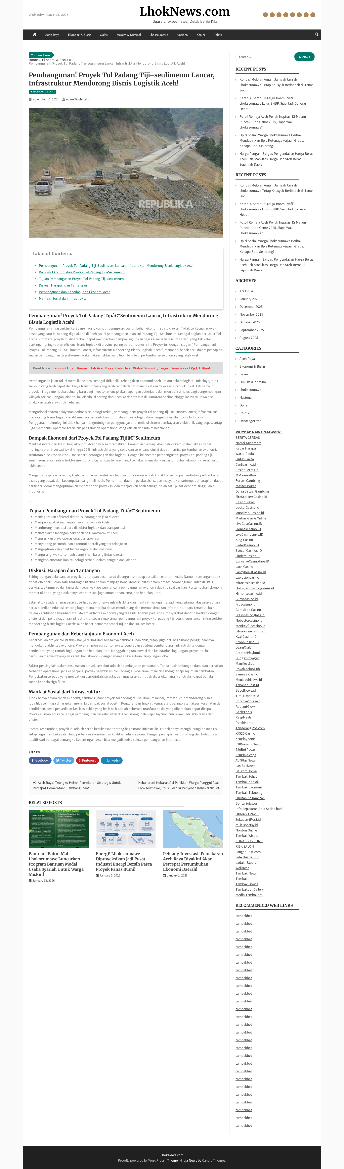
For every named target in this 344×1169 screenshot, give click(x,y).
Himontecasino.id (249, 593)
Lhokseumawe (292, 14)
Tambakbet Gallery (250, 889)
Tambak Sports (247, 884)
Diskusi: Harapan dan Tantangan (63, 285)
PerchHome (244, 722)
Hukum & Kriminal (285, 14)
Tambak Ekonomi (249, 787)
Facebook (41, 760)
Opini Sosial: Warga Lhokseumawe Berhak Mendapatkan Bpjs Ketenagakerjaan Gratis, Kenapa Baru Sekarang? (271, 140)
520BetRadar (245, 749)
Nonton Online (246, 830)
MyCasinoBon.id (247, 475)
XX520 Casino (245, 733)
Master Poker (246, 486)
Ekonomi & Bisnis (272, 14)
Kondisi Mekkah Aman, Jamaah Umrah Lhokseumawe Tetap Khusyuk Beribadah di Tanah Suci (276, 84)
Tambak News (246, 873)
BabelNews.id (246, 690)
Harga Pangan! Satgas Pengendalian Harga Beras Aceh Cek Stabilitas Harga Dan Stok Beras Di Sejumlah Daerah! (276, 159)
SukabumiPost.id (248, 819)
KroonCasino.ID (247, 642)
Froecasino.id (245, 604)
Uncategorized (250, 420)
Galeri (279, 14)
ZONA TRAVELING (249, 841)
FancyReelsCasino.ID (251, 572)
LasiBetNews (245, 765)
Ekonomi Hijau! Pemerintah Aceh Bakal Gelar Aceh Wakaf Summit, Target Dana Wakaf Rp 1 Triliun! (131, 368)
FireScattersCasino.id (251, 496)
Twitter (65, 760)
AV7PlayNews (246, 760)
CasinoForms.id (247, 469)
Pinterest (88, 760)
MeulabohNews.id (249, 679)
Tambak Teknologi (249, 792)
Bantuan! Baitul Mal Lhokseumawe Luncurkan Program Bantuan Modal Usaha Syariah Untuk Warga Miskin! (56, 864)
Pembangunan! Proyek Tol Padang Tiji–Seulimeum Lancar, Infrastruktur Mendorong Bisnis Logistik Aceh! (117, 265)
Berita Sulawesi (247, 803)
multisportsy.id (247, 825)
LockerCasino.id (247, 507)
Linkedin (113, 760)
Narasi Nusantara (248, 443)
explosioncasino (247, 577)
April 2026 (246, 291)
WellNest (242, 868)
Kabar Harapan (247, 448)
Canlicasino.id (246, 464)
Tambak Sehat (246, 776)
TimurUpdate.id (247, 695)
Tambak (242, 878)
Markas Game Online (251, 518)
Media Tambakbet (249, 894)
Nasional (299, 14)
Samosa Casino (247, 674)
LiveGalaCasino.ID (249, 523)
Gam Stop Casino (248, 609)
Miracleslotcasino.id (250, 582)
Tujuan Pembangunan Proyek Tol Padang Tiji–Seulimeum (81, 278)
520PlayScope (246, 755)
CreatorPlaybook (248, 652)
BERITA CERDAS (248, 437)
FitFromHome (246, 771)
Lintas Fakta (245, 459)
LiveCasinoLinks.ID (249, 534)
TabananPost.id (247, 685)
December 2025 (251, 306)
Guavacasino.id (247, 599)
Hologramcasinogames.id (255, 588)
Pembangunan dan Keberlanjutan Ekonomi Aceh (74, 292)
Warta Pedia (245, 453)
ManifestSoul (245, 663)
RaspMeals (244, 717)
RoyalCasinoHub (248, 668)
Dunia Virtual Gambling (252, 491)
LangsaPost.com (248, 851)
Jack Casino (244, 566)
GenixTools (244, 712)
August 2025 (248, 337)
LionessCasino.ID (248, 529)
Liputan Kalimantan (250, 798)
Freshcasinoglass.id (250, 615)
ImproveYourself (248, 701)
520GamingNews (248, 744)
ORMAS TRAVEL (247, 814)
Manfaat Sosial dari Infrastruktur (63, 298)
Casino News (245, 502)
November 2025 (251, 314)
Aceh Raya (265, 14)
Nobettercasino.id (249, 620)
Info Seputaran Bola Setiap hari (259, 808)
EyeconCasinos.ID (249, 550)
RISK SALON (245, 846)
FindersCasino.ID (248, 556)
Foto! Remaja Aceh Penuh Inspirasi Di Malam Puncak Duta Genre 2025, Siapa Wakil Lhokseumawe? (272, 122)
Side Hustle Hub (247, 857)
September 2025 (251, 330)
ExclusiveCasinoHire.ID (252, 561)
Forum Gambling (248, 480)
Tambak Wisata (247, 835)
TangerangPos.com (250, 728)
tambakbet (244, 915)
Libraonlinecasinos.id (251, 631)
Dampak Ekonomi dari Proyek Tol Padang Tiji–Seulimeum (82, 272)
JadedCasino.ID (247, 545)
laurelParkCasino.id (250, 512)
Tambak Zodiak (247, 781)
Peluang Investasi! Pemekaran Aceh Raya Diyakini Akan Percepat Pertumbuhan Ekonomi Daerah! (193, 861)
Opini (306, 14)
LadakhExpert (246, 862)
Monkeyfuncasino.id (250, 625)
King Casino (244, 539)
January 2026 (249, 298)
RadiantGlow (245, 706)
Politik (312, 14)
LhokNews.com (185, 11)
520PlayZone (245, 738)
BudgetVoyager (247, 658)
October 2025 (249, 322)
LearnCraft (243, 647)
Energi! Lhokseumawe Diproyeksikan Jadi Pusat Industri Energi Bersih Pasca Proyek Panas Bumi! (124, 861)
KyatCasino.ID (246, 636)
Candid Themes (213, 1160)
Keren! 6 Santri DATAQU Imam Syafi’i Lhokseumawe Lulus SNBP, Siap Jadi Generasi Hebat (273, 103)
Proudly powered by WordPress (141, 1160)
